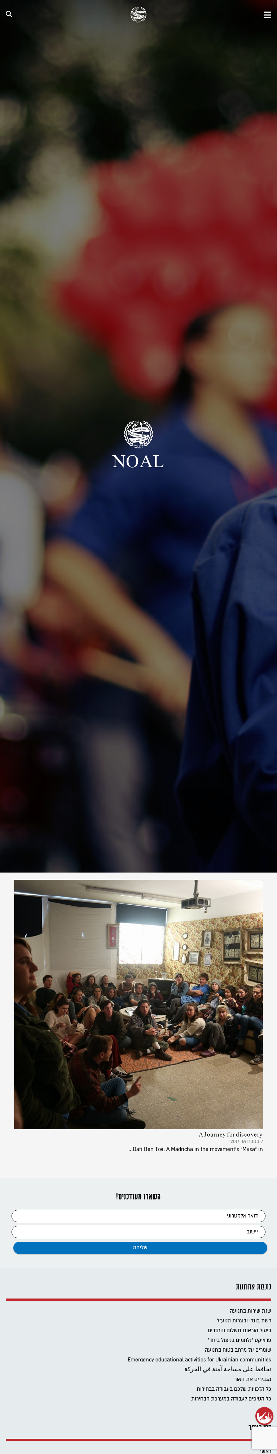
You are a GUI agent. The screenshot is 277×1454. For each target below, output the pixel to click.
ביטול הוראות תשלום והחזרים (239, 1330)
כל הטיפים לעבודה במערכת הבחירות (231, 1399)
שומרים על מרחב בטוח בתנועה (238, 1350)
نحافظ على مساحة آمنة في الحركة (227, 1369)
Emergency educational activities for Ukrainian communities (199, 1359)
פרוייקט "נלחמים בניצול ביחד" (239, 1340)
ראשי (265, 1451)
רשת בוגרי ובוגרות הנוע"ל (244, 1320)
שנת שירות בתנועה (250, 1311)
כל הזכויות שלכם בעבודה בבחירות (234, 1389)
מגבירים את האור (252, 1379)
